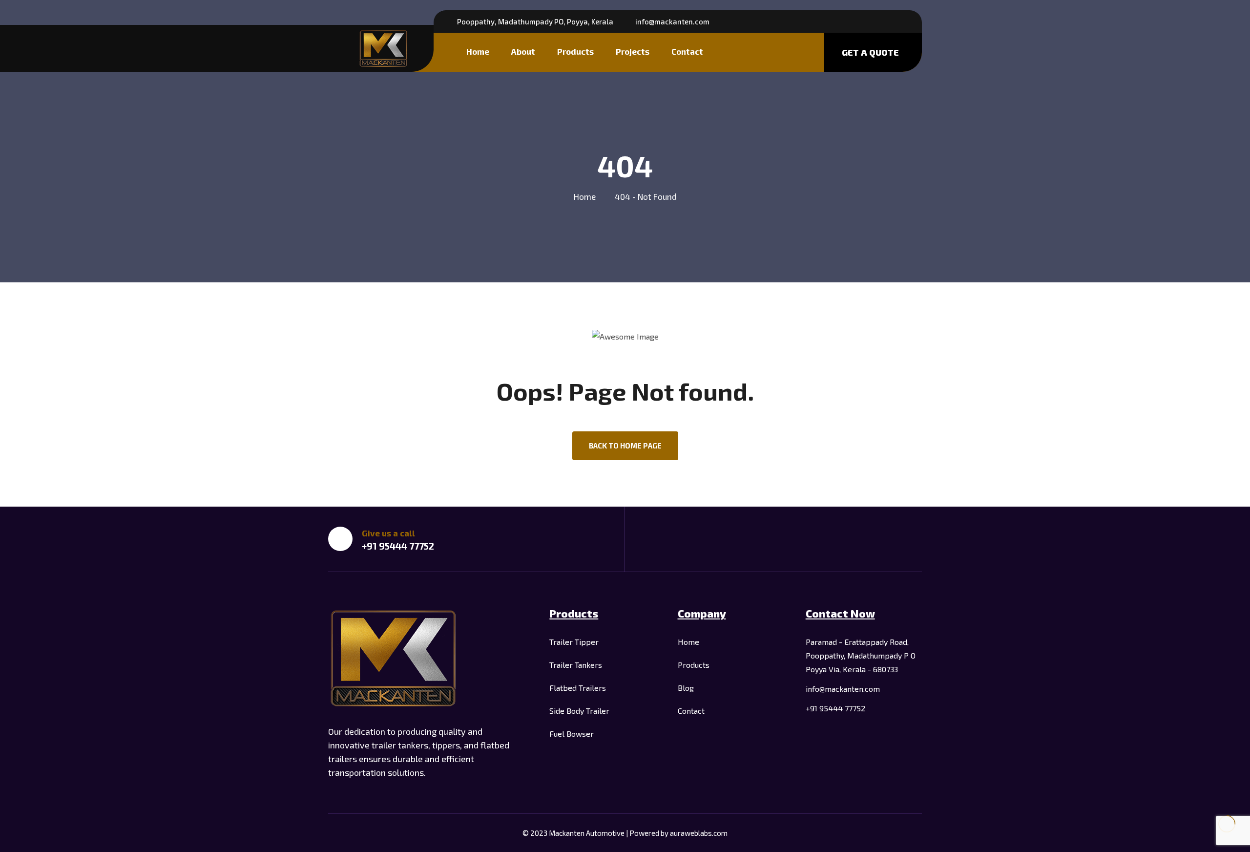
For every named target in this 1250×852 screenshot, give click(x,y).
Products (575, 51)
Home (477, 51)
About (523, 51)
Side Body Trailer (579, 710)
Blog (686, 687)
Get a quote (870, 52)
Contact (687, 51)
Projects (632, 51)
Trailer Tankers (575, 664)
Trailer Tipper (574, 641)
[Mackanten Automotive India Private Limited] (384, 48)
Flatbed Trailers (577, 687)
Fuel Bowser (571, 733)
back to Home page (625, 445)
